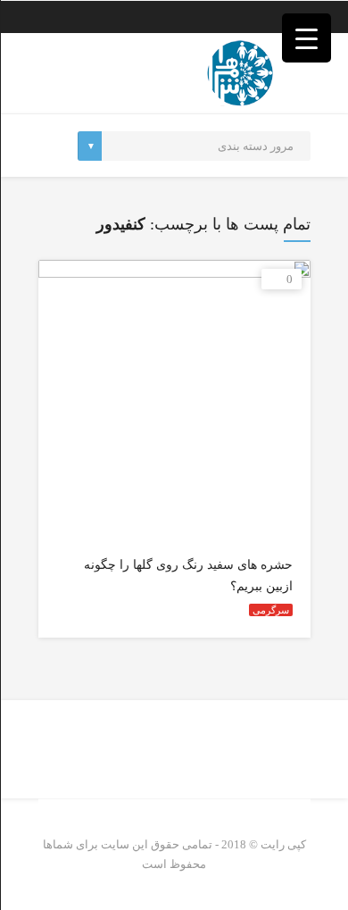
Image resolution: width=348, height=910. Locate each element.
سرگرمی (271, 610)
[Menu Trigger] (306, 38)
